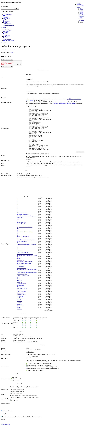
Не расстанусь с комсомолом (24, 263)
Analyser (16, 8)
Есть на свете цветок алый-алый (25, 254)
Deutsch (81, 9)
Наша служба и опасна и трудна (24, 261)
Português (81, 16)
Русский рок (20, 296)
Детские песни (20, 285)
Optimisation (8, 23)
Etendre (82, 152)
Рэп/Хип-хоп (20, 297)
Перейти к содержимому (23, 214)
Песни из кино (20, 293)
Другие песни (20, 305)
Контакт (19, 302)
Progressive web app (37, 416)
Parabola (19, 307)
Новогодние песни (21, 222)
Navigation (3, 27)
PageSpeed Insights (9, 25)
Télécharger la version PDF (7, 59)
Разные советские (21, 291)
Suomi (80, 17)
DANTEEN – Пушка (22, 274)
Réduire (77, 152)
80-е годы (19, 280)
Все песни (19, 301)
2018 (18, 277)
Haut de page (8, 14)
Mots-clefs (7, 18)
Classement (79, 4)
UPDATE (12, 52)
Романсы (19, 290)
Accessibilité (13, 416)
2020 (18, 228)
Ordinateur (5, 411)
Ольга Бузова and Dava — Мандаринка (26, 216)
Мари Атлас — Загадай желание (25, 231)
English (81, 11)
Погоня (18, 258)
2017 (18, 278)
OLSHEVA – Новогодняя (23, 236)
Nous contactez (80, 5)
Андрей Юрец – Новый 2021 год (25, 227)
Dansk (80, 8)
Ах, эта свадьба (20, 260)
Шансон (19, 299)
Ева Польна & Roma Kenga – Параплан (26, 244)
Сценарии (19, 304)
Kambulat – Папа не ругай (23, 275)
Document (7, 21)
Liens (6, 17)
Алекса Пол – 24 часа (22, 241)
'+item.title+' (19, 250)
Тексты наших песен (22, 212)
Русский (81, 20)
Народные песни (21, 286)
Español (81, 12)
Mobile (6, 22)
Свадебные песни (21, 294)
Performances (5, 416)
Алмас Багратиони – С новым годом (26, 239)
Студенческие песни (22, 288)
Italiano (81, 13)
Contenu (7, 16)
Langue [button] (78, 7)
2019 (18, 219)
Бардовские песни (21, 283)
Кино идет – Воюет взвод (23, 252)
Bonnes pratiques (22, 416)
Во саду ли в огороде (22, 268)
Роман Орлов (20, 217)
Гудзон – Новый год (22, 223)
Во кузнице (19, 264)
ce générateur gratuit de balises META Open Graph (64, 103)
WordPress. (19, 309)
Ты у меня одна (20, 266)
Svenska (81, 18)
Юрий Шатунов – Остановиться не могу (27, 272)
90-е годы (19, 282)
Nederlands (82, 14)
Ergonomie (7, 19)
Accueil (78, 3)
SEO (29, 416)
